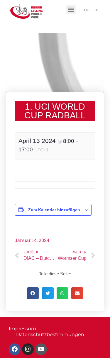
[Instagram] (28, 349)
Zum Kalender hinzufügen (54, 209)
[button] (71, 9)
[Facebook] (15, 349)
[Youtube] (41, 349)
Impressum (22, 328)
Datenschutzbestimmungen (50, 334)
